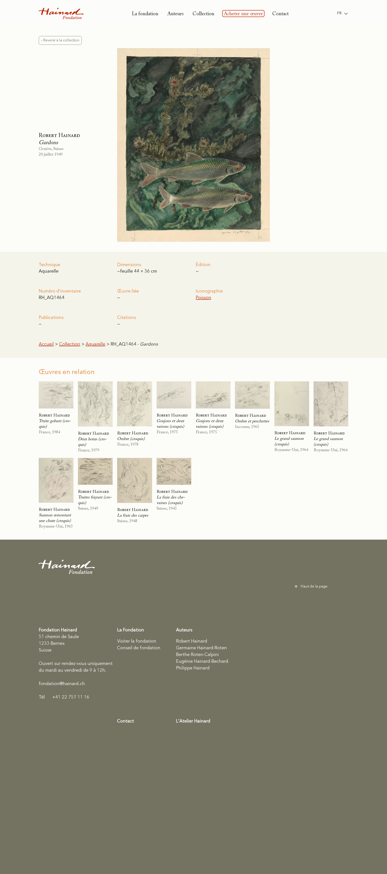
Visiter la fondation (136, 641)
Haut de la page (314, 586)
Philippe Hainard (193, 668)
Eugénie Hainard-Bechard (202, 661)
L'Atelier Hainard (193, 721)
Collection (203, 14)
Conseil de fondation (138, 648)
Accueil (46, 344)
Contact (280, 14)
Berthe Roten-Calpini (197, 655)
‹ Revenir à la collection (60, 40)
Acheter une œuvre (243, 14)
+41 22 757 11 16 (64, 697)
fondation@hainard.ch (62, 684)
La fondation (145, 14)
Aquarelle (95, 344)
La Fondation (130, 630)
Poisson (203, 298)
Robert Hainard (191, 641)
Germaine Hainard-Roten (201, 648)
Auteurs (175, 14)
